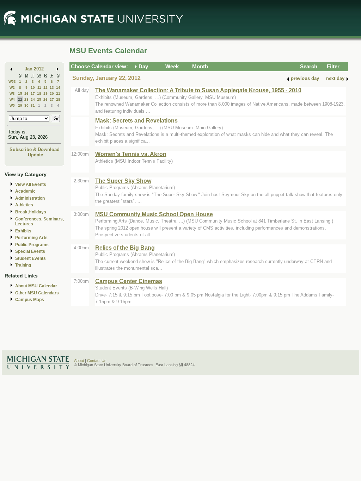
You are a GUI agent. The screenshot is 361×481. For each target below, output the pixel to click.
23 (26, 99)
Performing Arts (31, 237)
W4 (12, 99)
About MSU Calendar (36, 285)
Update (35, 154)
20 (52, 93)
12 (45, 87)
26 (45, 99)
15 (20, 93)
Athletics (24, 204)
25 (39, 99)
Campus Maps (29, 299)
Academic (25, 191)
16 (26, 93)
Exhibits (23, 231)
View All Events (30, 184)
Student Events (30, 258)
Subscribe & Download (35, 149)
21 (58, 93)
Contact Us (96, 360)
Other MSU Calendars (37, 293)
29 (20, 105)
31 (33, 105)
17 (33, 93)
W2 (12, 87)
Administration (30, 198)
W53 (12, 81)
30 (26, 105)
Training (23, 265)
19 (45, 93)
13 (52, 87)
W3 (12, 93)
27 (52, 99)
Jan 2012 (34, 68)
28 (58, 99)
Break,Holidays (30, 212)
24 (33, 99)
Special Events (30, 251)
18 (39, 93)
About (79, 360)
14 (58, 87)
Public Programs (32, 244)
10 (33, 87)
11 (39, 87)
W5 (12, 105)
